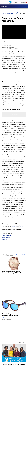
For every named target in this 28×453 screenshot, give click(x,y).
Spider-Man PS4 (6, 235)
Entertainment (8, 13)
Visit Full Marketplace (21, 254)
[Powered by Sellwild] (24, 342)
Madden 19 (5, 239)
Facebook (14, 226)
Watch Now (23, 2)
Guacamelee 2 (6, 237)
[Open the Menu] (2, 2)
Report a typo (6, 244)
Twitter (22, 226)
